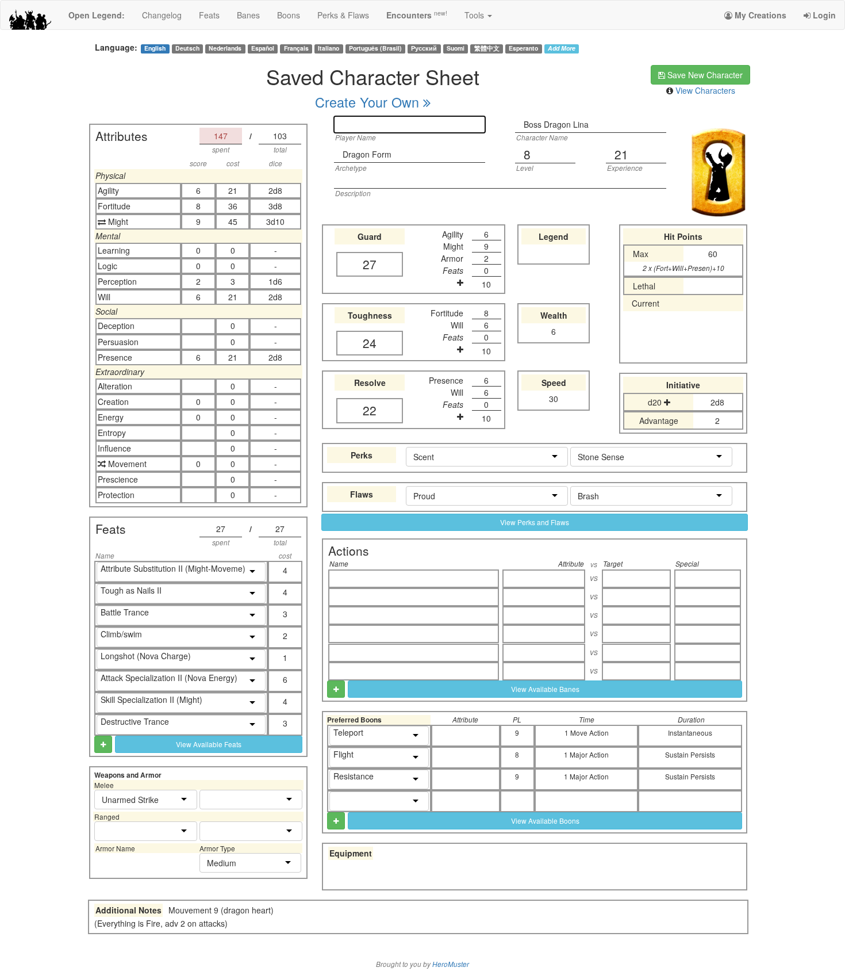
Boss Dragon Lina (556, 124)
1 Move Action (586, 732)
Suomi (455, 48)
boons (288, 15)
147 (221, 136)
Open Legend (96, 15)
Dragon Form (367, 154)
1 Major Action (586, 754)
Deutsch (187, 48)
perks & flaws (343, 15)
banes (248, 15)
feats (209, 15)
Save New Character (704, 75)
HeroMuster (450, 964)
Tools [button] (475, 15)
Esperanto (523, 48)
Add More (561, 48)
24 (370, 342)
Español (262, 48)
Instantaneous (690, 732)
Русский (424, 48)
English (155, 48)
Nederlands (225, 48)
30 (553, 398)
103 (280, 136)
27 (220, 528)
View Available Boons (545, 820)
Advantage (658, 420)
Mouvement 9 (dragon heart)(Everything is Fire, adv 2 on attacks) (184, 916)
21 (621, 154)
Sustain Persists (690, 754)
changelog (162, 15)
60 (712, 253)
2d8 (717, 402)
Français (296, 48)
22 (370, 410)
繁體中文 (487, 48)
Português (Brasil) (375, 48)
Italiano (328, 48)
